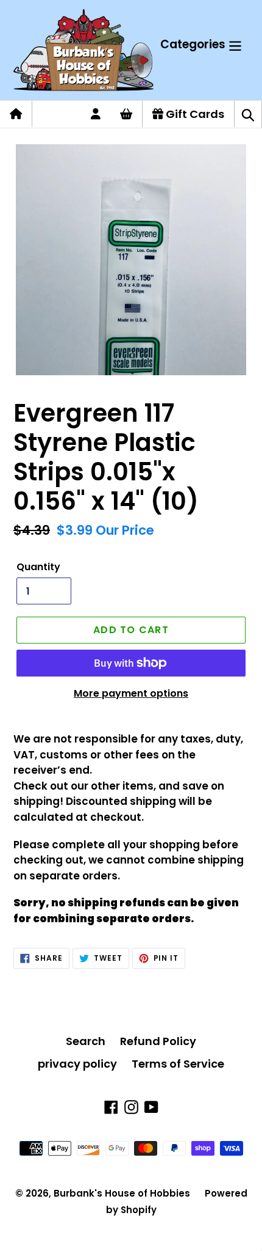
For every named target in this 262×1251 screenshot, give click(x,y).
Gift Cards (193, 114)
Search (85, 1041)
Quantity (38, 567)
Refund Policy (158, 1041)
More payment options (131, 693)
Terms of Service (178, 1063)
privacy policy (77, 1063)
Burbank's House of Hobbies (122, 1193)
